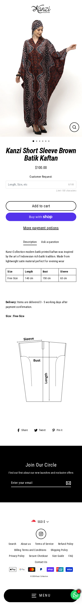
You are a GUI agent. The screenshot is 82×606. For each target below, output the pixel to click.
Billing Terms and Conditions (30, 550)
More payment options (41, 228)
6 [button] (49, 141)
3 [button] (40, 141)
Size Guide (58, 555)
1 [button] (34, 141)
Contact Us (41, 562)
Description (30, 242)
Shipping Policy (59, 550)
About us (26, 543)
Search (12, 543)
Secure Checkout (38, 555)
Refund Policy (65, 543)
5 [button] (46, 141)
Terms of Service (44, 543)
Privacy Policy (16, 555)
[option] (41, 77)
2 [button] (37, 141)
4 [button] (43, 141)
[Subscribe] (68, 483)
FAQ (70, 555)
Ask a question (50, 242)
